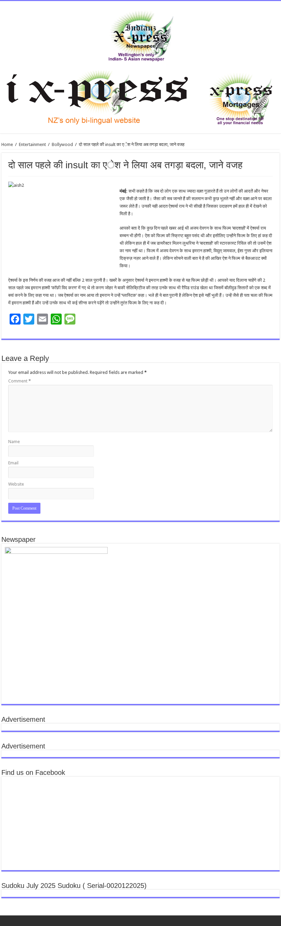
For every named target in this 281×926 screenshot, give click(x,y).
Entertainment (32, 144)
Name (14, 441)
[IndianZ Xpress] (141, 34)
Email (13, 462)
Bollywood (62, 144)
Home (7, 144)
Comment (19, 380)
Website (16, 484)
